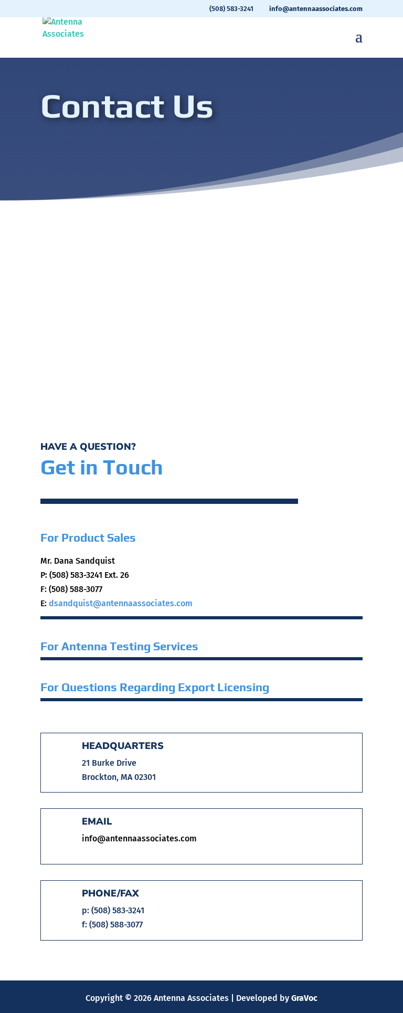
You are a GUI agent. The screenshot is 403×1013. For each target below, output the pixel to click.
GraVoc (304, 998)
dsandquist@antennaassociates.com (121, 603)
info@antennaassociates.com (139, 838)
